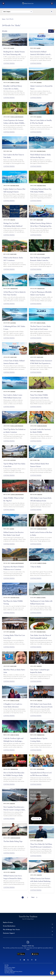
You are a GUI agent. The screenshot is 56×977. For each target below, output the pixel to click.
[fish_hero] (41, 789)
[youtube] (24, 959)
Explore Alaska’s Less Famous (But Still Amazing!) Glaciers (14, 190)
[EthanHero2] (41, 826)
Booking (39, 82)
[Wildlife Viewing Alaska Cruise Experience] (14, 549)
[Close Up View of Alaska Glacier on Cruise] (41, 446)
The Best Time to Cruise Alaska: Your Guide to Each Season (40, 327)
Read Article (34, 801)
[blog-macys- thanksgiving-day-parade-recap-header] (41, 205)
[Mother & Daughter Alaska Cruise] (14, 686)
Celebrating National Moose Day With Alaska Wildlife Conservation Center (40, 190)
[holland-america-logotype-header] (28, 3)
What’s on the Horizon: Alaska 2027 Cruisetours (13, 259)
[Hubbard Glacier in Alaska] (41, 549)
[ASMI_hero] (41, 860)
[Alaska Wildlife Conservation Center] (41, 411)
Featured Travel (41, 151)
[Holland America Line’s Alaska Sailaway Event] (41, 480)
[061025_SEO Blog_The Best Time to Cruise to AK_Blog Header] (41, 308)
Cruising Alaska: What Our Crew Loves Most (14, 636)
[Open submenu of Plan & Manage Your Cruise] (52, 931)
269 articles (4, 31)
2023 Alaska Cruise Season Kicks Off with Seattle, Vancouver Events (41, 705)
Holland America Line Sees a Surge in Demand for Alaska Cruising (12, 877)
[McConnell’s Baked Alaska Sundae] (14, 343)
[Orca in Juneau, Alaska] (14, 583)
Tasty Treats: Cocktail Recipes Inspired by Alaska (39, 671)
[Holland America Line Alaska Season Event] (41, 686)
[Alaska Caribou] (14, 480)
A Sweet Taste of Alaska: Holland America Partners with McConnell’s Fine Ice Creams (14, 361)
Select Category (6, 11)
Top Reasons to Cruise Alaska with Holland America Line (41, 602)
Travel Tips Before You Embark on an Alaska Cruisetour (14, 430)
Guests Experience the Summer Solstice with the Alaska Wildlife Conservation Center (13, 121)
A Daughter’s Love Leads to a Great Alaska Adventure (12, 705)
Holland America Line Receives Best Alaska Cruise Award (13, 533)
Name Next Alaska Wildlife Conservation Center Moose (39, 396)
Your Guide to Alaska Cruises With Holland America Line (12, 396)
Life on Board (41, 254)
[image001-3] (41, 343)
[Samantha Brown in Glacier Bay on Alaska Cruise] (41, 720)
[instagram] (35, 959)
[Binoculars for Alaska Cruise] (14, 755)
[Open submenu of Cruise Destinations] (52, 927)
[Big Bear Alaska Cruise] (41, 514)
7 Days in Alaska (35, 567)
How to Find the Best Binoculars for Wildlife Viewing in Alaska (13, 774)
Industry (12, 219)
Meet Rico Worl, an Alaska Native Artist (14, 671)
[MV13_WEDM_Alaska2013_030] (14, 789)
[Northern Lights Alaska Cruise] (14, 720)
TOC (11, 151)
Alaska (12, 48)
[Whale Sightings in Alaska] (41, 583)
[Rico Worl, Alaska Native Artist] (14, 652)
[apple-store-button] (35, 953)
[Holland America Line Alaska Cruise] (14, 377)
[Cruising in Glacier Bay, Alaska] (14, 514)
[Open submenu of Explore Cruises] (52, 924)
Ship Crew (12, 631)
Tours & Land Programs (16, 116)
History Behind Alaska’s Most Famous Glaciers (39, 465)
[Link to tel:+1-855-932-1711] (52, 3)
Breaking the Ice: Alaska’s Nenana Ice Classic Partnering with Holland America (14, 53)
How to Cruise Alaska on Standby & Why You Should (41, 121)
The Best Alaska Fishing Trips (12, 841)
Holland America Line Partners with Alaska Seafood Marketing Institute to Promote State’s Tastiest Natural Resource (41, 879)
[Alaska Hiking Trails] (14, 446)
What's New (40, 219)
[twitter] (28, 959)
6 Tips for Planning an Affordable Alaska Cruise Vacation (41, 293)
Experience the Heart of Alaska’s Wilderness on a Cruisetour (13, 568)
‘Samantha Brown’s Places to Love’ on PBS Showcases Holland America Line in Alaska (41, 774)
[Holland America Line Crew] (14, 617)
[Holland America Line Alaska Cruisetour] (14, 411)
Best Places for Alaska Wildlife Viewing (13, 602)
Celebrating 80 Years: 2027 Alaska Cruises (14, 327)
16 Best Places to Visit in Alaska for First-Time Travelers (14, 293)
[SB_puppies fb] (41, 755)
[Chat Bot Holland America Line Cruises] (52, 973)
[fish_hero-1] (14, 823)
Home (3, 19)
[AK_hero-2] (14, 858)
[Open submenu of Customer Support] (52, 935)
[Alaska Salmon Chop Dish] (41, 617)
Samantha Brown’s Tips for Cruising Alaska (38, 739)
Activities (13, 323)
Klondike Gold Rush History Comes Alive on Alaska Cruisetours (12, 87)
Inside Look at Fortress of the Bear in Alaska (41, 533)
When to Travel (41, 323)
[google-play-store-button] (21, 953)
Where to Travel (14, 82)
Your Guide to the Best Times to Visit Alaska (13, 156)
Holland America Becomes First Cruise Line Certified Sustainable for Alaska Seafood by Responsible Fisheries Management (41, 796)
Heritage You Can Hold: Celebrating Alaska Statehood (12, 224)
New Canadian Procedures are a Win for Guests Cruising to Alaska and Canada (14, 808)
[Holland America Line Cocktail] (41, 652)
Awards (12, 528)
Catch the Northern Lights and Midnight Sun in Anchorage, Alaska (13, 739)
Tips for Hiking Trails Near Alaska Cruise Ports (14, 465)
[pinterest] (31, 959)
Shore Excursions (42, 425)
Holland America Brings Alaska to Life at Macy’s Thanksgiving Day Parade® (41, 224)
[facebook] (20, 959)
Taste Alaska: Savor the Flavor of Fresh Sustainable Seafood (40, 636)
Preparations (14, 288)
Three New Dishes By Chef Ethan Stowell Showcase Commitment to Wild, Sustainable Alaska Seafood (41, 845)
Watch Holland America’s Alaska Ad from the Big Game (40, 156)
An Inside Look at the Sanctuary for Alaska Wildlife (40, 430)
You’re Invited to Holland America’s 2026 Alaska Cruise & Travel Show (40, 53)
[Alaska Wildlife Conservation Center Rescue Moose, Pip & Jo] (41, 377)
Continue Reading (9, 97)
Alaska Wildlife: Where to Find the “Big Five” (13, 499)
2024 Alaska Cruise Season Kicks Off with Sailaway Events (40, 499)
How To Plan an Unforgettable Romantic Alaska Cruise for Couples (40, 259)
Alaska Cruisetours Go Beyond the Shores (41, 87)
